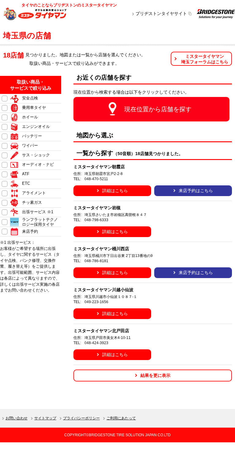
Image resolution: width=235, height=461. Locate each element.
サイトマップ (45, 418)
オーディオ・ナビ (38, 164)
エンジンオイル (36, 126)
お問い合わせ (17, 418)
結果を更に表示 (155, 375)
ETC (26, 183)
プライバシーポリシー (81, 418)
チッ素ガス (32, 202)
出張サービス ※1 (37, 212)
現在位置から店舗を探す (158, 109)
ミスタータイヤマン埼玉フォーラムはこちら (204, 59)
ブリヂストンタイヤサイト (161, 13)
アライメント (34, 193)
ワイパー (30, 145)
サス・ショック (36, 155)
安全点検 (30, 98)
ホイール (30, 117)
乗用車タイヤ (34, 107)
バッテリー (32, 136)
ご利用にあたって (121, 418)
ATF (25, 174)
